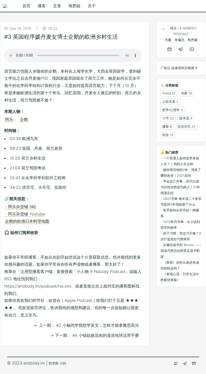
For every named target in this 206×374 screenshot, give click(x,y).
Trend (166, 93)
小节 (165, 118)
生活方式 (183, 126)
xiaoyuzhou (115, 246)
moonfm (52, 246)
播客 (42, 5)
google (30, 246)
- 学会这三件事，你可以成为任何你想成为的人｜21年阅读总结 (180, 187)
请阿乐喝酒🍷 (188, 68)
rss (94, 246)
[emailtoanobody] (194, 363)
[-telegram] (181, 49)
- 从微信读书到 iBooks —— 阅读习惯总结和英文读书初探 (181, 250)
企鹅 (24, 119)
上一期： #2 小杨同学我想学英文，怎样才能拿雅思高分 (86, 325)
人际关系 (168, 102)
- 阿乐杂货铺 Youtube (25, 213)
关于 (92, 5)
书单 (184, 93)
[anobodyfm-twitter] (176, 363)
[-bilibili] (170, 49)
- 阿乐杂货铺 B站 (20, 206)
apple (9, 246)
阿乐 (9, 119)
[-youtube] (192, 49)
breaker (20, 246)
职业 (165, 135)
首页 (26, 5)
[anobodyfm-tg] (185, 363)
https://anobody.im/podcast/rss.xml (37, 286)
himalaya (41, 246)
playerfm (83, 246)
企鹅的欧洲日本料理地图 (27, 221)
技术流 (184, 118)
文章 (57, 5)
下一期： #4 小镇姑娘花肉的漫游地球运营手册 (94, 335)
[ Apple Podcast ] (78, 300)
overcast (62, 246)
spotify (104, 246)
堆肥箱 (74, 5)
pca (73, 246)
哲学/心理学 (171, 110)
